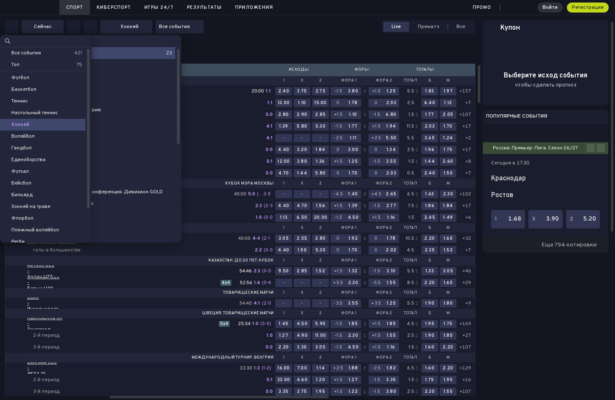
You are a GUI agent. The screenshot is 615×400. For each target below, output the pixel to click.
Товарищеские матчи (248, 292)
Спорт (74, 7)
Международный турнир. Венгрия (233, 357)
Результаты (204, 7)
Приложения (254, 7)
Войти (550, 7)
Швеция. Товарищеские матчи (238, 313)
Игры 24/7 (159, 7)
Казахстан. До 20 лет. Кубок (241, 260)
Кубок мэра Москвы (249, 183)
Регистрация (588, 7)
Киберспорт (114, 7)
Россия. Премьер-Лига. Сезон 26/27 (535, 148)
